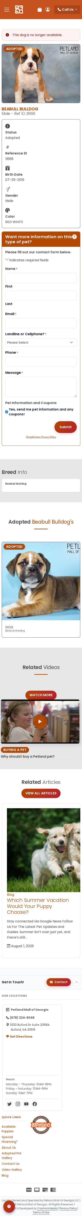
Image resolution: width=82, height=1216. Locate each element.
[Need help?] (9, 1206)
